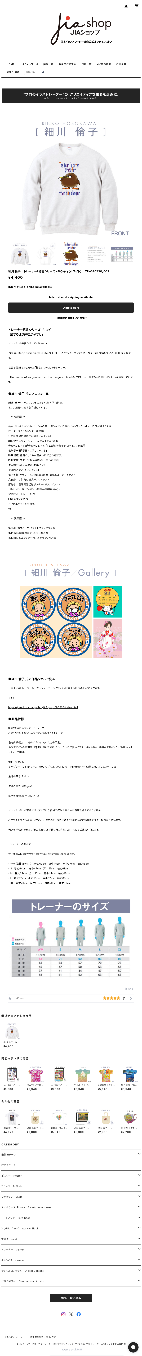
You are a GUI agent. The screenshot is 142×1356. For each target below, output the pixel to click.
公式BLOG (13, 72)
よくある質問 (104, 64)
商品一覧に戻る (71, 1298)
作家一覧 (86, 64)
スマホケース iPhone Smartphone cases (26, 1207)
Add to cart (71, 307)
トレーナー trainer (12, 1249)
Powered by (67, 1349)
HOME (11, 64)
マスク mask (9, 1239)
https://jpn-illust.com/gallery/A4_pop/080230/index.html (43, 707)
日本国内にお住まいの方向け (71, 318)
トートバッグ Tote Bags (15, 1217)
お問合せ (121, 64)
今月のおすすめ (67, 64)
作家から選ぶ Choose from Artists (22, 1281)
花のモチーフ (8, 1165)
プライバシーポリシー (14, 1337)
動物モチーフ (8, 1154)
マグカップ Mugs (11, 1196)
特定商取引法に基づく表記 (43, 1337)
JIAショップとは (29, 64)
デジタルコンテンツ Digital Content (22, 1270)
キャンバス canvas (12, 1260)
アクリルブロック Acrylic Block (20, 1228)
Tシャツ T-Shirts (12, 1186)
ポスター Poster (11, 1175)
